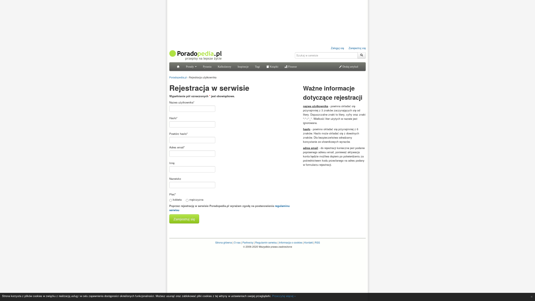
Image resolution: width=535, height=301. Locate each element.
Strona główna (223, 242)
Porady (190, 66)
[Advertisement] (334, 195)
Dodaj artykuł (350, 66)
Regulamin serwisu (266, 242)
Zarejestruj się (357, 48)
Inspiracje (243, 66)
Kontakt (308, 242)
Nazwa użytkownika (181, 102)
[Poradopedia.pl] (195, 55)
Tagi (257, 66)
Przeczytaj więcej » (284, 296)
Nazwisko (175, 179)
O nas (237, 242)
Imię (172, 163)
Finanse (292, 66)
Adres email (177, 147)
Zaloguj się (337, 48)
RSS (317, 242)
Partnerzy (247, 242)
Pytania (207, 66)
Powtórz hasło (178, 134)
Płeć (172, 194)
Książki (273, 66)
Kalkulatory (224, 66)
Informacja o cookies (290, 242)
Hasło (173, 118)
